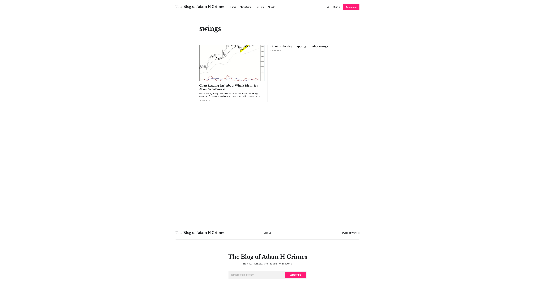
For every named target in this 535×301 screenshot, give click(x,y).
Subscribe (351, 7)
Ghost (356, 232)
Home (233, 7)
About (271, 7)
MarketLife (245, 7)
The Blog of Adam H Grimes (200, 7)
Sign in (336, 7)
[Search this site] (328, 7)
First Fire (259, 7)
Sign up (267, 232)
